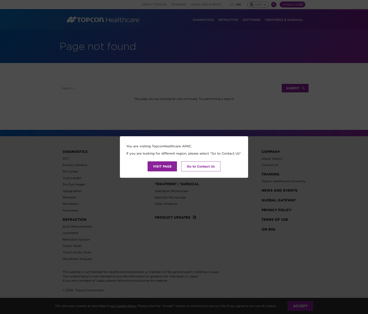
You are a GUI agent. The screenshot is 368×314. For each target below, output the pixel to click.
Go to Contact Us (201, 166)
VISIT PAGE (162, 166)
